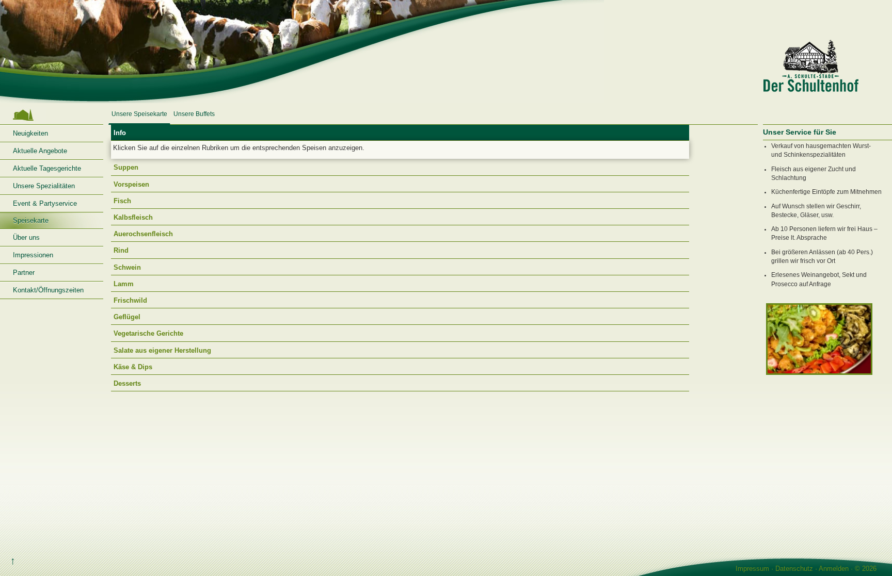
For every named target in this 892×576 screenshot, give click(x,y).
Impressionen (33, 255)
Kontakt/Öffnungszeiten (48, 290)
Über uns (26, 237)
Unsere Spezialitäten (44, 186)
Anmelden (834, 568)
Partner (24, 272)
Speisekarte (31, 220)
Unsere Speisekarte (139, 114)
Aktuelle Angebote (40, 151)
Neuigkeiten (30, 133)
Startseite (51, 115)
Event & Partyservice (45, 203)
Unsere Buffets (194, 114)
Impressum (752, 568)
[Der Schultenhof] (446, 51)
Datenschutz (794, 568)
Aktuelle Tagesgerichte (47, 168)
